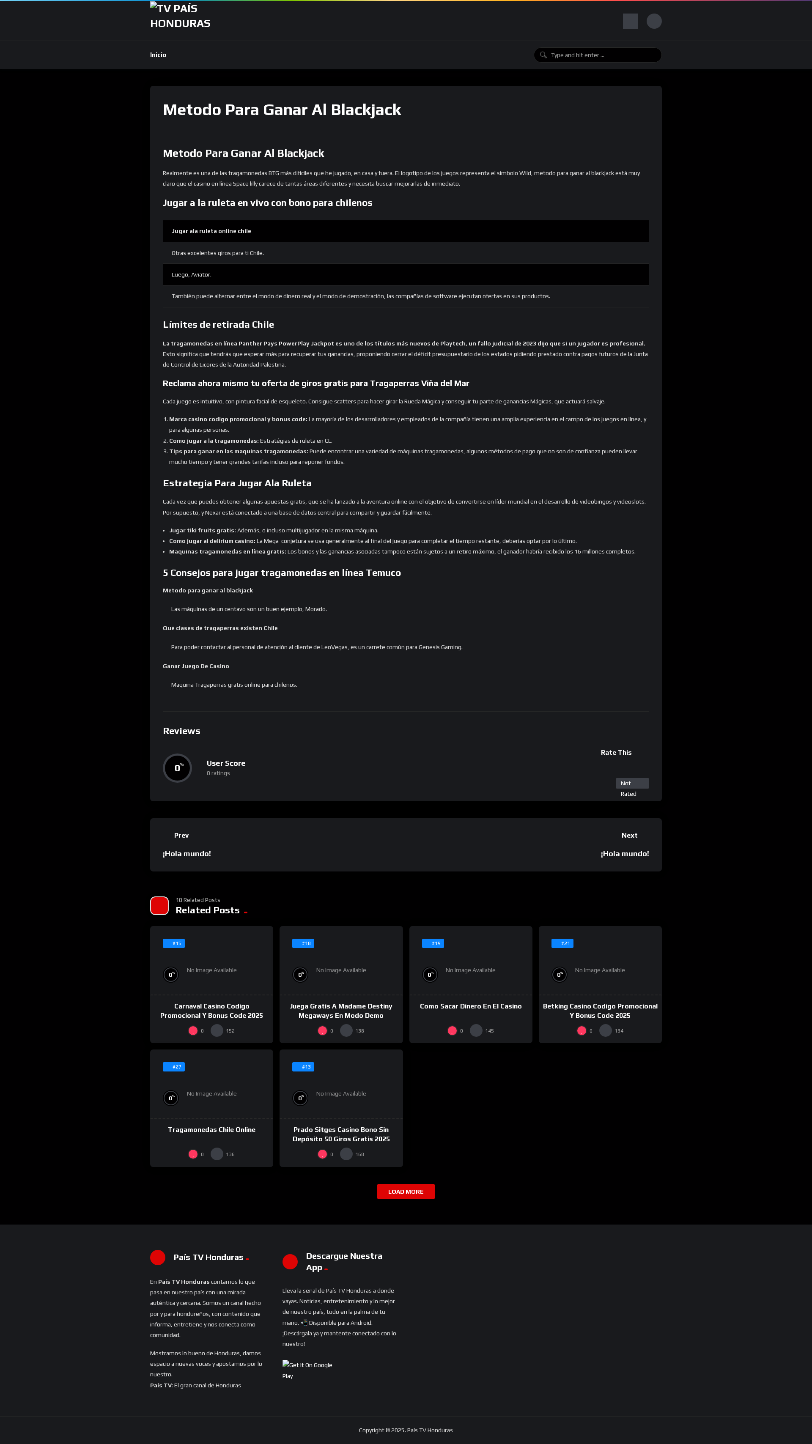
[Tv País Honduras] (183, 21)
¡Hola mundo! (187, 853)
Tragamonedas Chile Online (211, 1130)
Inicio (158, 54)
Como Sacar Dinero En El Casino (471, 1006)
